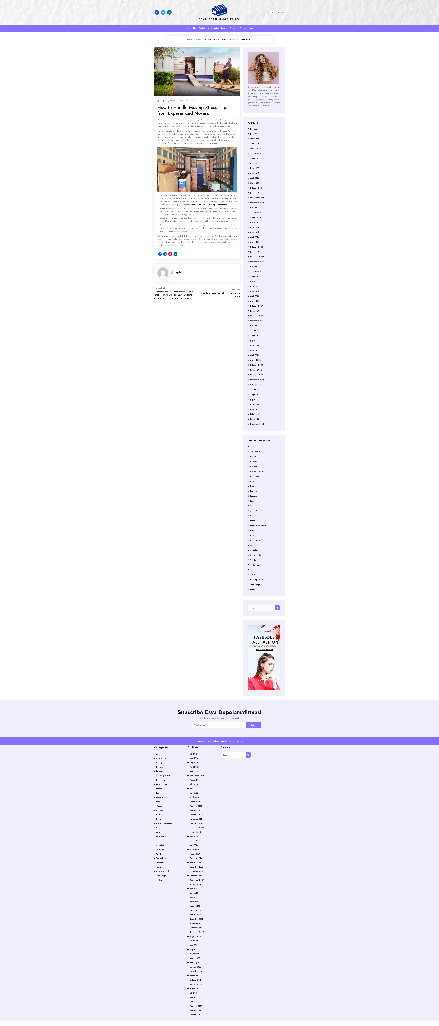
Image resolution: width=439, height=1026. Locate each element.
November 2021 (257, 379)
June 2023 (254, 286)
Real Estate (255, 540)
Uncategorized (256, 579)
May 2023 (254, 291)
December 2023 (257, 256)
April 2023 (254, 296)
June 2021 (254, 404)
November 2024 (257, 202)
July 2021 (254, 399)
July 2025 (254, 163)
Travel (253, 574)
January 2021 (255, 419)
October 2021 (256, 384)
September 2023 (257, 271)
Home (188, 28)
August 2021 (255, 394)
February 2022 (256, 365)
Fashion (253, 491)
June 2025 (254, 168)
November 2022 (257, 320)
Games (253, 506)
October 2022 (256, 325)
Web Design (255, 584)
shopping (215, 28)
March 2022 (255, 360)
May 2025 (254, 173)
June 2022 (254, 345)
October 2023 (256, 266)
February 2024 (256, 247)
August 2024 (255, 217)
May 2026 (254, 138)
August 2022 (255, 335)
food (252, 501)
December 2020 (257, 424)
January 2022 (256, 370)
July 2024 (254, 222)
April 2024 (254, 237)
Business (197, 39)
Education (254, 476)
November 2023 (257, 261)
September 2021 (257, 389)
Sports (253, 560)
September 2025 (257, 153)
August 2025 (255, 158)
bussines (224, 28)
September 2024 (257, 212)
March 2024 (255, 242)
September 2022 (257, 330)
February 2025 (256, 188)
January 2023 (256, 311)
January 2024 (256, 252)
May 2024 (254, 232)
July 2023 (254, 281)
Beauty (253, 456)
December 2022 (257, 316)
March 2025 (255, 183)
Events (253, 486)
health (253, 515)
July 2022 (254, 340)
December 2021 (257, 375)
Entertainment (256, 481)
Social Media (255, 555)
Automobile (255, 451)
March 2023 (255, 301)
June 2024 (254, 227)
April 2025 (254, 178)
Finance (253, 496)
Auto (252, 447)
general (253, 510)
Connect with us (246, 28)
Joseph (176, 272)
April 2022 (254, 355)
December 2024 (257, 197)
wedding (254, 589)
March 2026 (255, 148)
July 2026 (254, 129)
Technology (204, 28)
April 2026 (254, 143)
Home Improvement (258, 525)
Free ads (233, 28)
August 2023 (255, 276)
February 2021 (256, 414)
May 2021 (254, 409)
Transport (254, 569)
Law (252, 530)
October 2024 (256, 207)
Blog (195, 28)
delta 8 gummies (257, 471)
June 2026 (254, 133)
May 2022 (254, 350)
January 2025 (256, 193)
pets (252, 535)
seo (251, 545)
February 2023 (256, 306)
